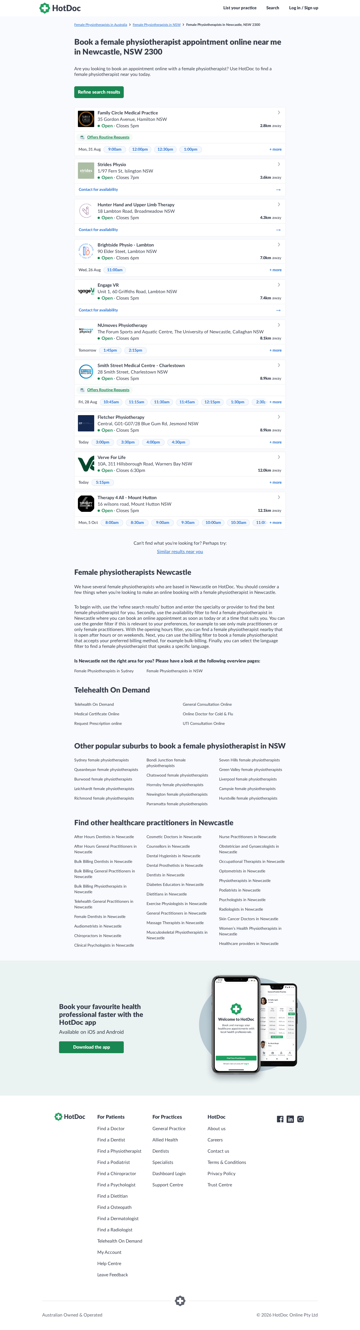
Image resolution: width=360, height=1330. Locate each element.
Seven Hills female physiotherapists (249, 760)
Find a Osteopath (114, 1207)
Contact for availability (98, 190)
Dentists (160, 1151)
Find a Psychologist (116, 1185)
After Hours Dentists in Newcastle (104, 837)
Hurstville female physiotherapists (248, 798)
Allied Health (165, 1140)
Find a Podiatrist (113, 1162)
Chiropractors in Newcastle (97, 936)
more (275, 149)
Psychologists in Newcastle (242, 900)
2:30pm (263, 402)
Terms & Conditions (227, 1162)
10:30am (238, 523)
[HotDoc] (60, 8)
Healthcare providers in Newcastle (248, 944)
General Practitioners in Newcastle (176, 913)
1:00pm (190, 149)
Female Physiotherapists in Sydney (104, 671)
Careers (215, 1140)
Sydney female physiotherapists (101, 760)
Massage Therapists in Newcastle (175, 923)
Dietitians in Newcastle (167, 894)
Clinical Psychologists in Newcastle (104, 945)
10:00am (213, 523)
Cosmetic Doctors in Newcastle (174, 837)
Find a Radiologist (114, 1230)
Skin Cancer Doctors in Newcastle (248, 919)
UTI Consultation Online (204, 724)
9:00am (115, 149)
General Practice (168, 1129)
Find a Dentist (111, 1140)
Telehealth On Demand (94, 705)
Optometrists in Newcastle (242, 871)
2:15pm (135, 350)
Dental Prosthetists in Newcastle (175, 866)
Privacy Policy (221, 1173)
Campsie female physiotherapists (247, 789)
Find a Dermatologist (118, 1218)
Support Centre (167, 1185)
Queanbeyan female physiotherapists (106, 770)
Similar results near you (180, 551)
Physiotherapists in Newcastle (245, 881)
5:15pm (102, 483)
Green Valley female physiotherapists (250, 770)
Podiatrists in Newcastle (239, 890)
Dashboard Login (169, 1173)
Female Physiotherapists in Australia (100, 24)
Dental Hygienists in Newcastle (173, 856)
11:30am (162, 402)
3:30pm (128, 442)
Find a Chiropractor (116, 1173)
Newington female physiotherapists (177, 795)
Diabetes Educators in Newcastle (175, 885)
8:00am (112, 523)
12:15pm (212, 402)
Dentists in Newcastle (165, 875)
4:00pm (153, 442)
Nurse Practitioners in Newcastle (247, 837)
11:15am (136, 402)
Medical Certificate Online (96, 714)
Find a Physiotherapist (119, 1151)
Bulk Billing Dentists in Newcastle (103, 862)
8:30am (137, 523)
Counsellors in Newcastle (168, 847)
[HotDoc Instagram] (300, 1119)
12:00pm (140, 149)
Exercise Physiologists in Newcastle (177, 904)
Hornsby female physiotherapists (175, 785)
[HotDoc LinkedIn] (290, 1119)
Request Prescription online (98, 724)
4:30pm (178, 442)
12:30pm (165, 149)
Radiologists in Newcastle (241, 909)
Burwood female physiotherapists (103, 779)
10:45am (111, 402)
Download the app (91, 1047)
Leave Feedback (112, 1275)
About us (217, 1129)
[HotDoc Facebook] (280, 1119)
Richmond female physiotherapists (104, 798)
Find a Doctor (111, 1129)
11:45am (187, 402)
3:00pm (102, 442)
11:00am (115, 270)
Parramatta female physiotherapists (177, 804)
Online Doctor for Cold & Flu (208, 714)
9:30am (188, 523)
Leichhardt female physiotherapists (104, 789)
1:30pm (237, 402)
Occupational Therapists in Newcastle (252, 862)
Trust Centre (220, 1185)
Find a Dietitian (112, 1196)
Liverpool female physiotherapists (248, 779)
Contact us (218, 1151)
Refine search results (99, 92)
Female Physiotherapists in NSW (157, 24)
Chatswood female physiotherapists (177, 775)
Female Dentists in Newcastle (99, 917)
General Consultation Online (207, 705)
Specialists (162, 1162)
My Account (109, 1252)
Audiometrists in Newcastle (98, 926)
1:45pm (110, 350)
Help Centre (109, 1263)
